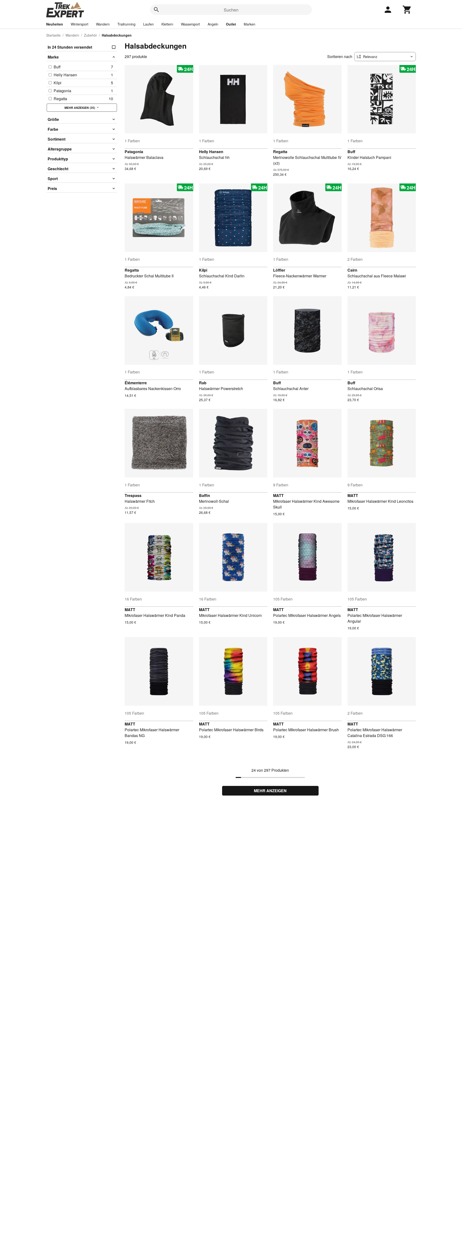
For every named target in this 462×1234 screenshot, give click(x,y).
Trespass (133, 495)
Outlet (231, 24)
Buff (351, 151)
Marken (249, 24)
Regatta (280, 151)
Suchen (231, 10)
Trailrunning (126, 24)
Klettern (167, 24)
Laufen (148, 24)
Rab (202, 382)
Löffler (279, 270)
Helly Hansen (211, 151)
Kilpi (203, 270)
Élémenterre (136, 382)
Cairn (352, 270)
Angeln (213, 24)
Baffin (204, 495)
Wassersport (190, 24)
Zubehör (90, 35)
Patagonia (134, 151)
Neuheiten (54, 24)
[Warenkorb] (407, 9)
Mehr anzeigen (270, 790)
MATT (278, 495)
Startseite (53, 35)
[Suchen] (156, 9)
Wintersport (79, 24)
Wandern (103, 24)
